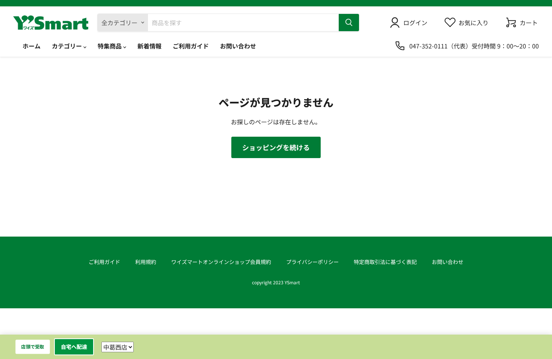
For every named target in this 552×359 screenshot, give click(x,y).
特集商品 (110, 45)
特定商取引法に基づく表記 (385, 261)
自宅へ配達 (74, 346)
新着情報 (149, 45)
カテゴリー (67, 45)
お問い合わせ (238, 45)
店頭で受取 (32, 346)
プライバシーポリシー (312, 261)
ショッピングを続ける (276, 147)
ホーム (32, 45)
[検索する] (349, 22)
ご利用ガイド (191, 45)
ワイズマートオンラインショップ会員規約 (221, 261)
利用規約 (145, 261)
